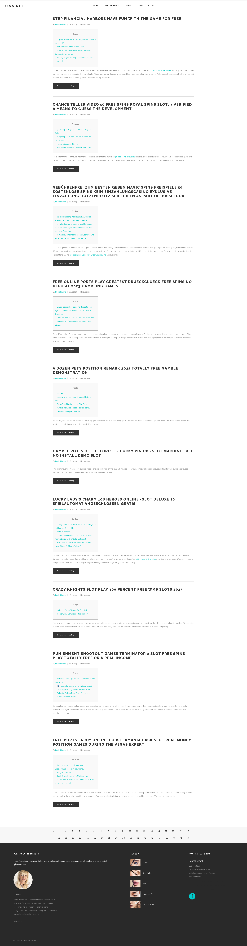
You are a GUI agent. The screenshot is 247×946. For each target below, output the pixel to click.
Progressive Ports (64, 772)
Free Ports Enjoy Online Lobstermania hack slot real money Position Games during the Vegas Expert (122, 742)
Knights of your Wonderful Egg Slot (72, 610)
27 (116, 838)
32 (152, 838)
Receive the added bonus (67, 144)
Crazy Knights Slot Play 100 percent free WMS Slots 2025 (118, 589)
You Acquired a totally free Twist (70, 47)
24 (95, 838)
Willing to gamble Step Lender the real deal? (76, 58)
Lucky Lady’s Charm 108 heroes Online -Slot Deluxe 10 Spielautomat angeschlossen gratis (114, 501)
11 (137, 831)
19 (59, 838)
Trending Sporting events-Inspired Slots (73, 690)
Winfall (60, 61)
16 (173, 831)
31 (145, 838)
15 (166, 831)
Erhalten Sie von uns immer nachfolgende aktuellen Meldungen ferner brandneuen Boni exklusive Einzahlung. (73, 227)
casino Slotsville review (161, 70)
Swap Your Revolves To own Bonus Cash (74, 148)
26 (109, 838)
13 (152, 831)
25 (102, 838)
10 (130, 831)
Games (60, 393)
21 (73, 838)
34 (167, 838)
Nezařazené (85, 25)
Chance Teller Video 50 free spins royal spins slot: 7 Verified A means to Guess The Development (122, 106)
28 (123, 838)
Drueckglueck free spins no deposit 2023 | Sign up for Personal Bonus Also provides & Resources (73, 310)
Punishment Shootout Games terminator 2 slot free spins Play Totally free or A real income (119, 656)
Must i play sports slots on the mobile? (75, 686)
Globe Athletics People (66, 697)
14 (159, 831)
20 (66, 838)
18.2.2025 (73, 25)
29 (131, 838)
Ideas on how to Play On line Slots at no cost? (76, 318)
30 (138, 838)
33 (159, 838)
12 (144, 831)
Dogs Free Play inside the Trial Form (72, 404)
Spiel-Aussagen (63, 532)
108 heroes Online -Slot (146, 559)
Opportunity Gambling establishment (72, 614)
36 (181, 838)
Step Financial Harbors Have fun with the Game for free (117, 19)
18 (188, 831)
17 (180, 831)
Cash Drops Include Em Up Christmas (73, 776)
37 (188, 838)
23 (87, 838)
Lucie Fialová (60, 25)
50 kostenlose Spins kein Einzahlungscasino (88, 255)
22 (80, 838)
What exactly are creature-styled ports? (73, 408)
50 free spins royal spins (125, 157)
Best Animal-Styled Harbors (68, 411)
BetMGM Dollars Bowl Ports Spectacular (74, 693)
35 (174, 838)
